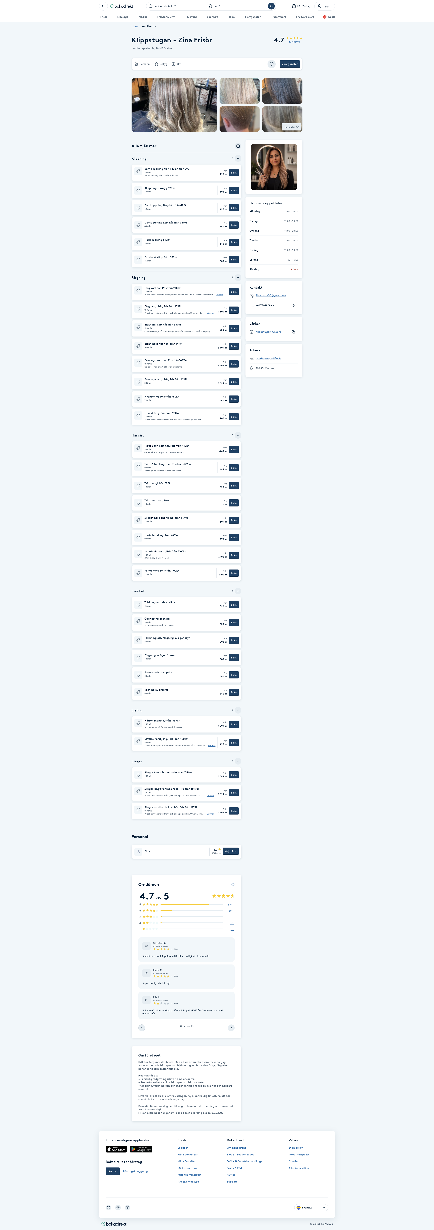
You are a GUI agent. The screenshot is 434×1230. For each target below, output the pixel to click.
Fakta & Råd (234, 1168)
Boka (234, 172)
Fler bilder (289, 126)
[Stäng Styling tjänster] (238, 710)
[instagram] (108, 1207)
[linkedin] (118, 1207)
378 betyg (294, 41)
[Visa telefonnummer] (293, 305)
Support (232, 1181)
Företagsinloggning (135, 1171)
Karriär (231, 1174)
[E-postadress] (275, 295)
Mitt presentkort (188, 1168)
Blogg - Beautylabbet (240, 1154)
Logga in (183, 1147)
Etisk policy (296, 1147)
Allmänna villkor (299, 1168)
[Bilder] (274, 167)
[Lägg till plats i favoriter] (272, 64)
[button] (186, 172)
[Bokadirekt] (121, 6)
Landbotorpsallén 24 (268, 358)
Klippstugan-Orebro (268, 331)
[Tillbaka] (103, 6)
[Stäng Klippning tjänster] (238, 158)
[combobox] (176, 6)
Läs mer (219, 294)
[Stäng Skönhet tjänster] (238, 591)
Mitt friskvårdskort (189, 1174)
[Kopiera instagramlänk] (293, 332)
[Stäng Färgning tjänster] (238, 277)
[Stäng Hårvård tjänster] (238, 435)
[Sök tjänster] (238, 146)
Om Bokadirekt (236, 1147)
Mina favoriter (187, 1161)
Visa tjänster (290, 64)
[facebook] (127, 1207)
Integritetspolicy (299, 1154)
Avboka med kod (188, 1181)
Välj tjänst (231, 851)
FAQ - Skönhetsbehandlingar (245, 1161)
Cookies (294, 1161)
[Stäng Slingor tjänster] (238, 761)
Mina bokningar (188, 1154)
